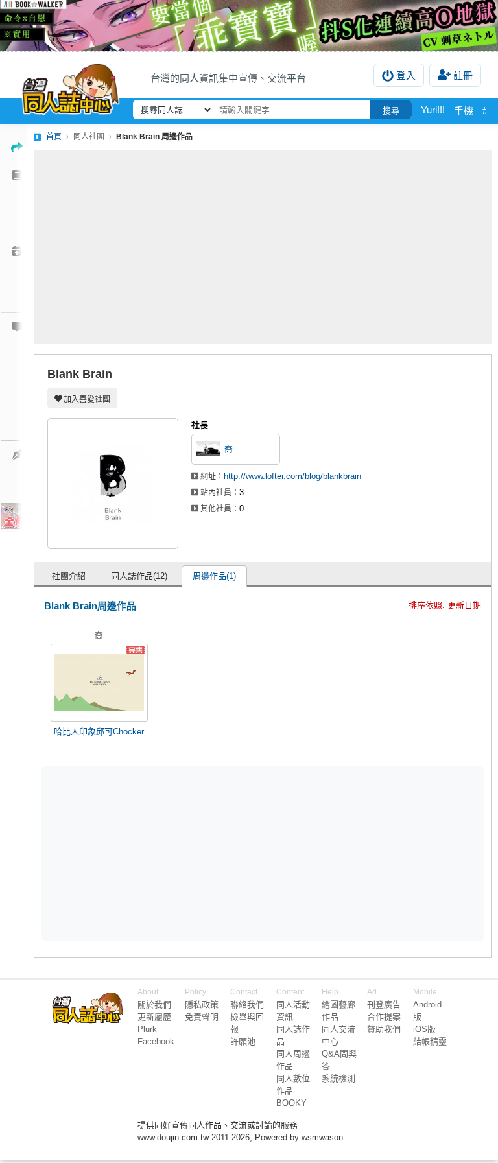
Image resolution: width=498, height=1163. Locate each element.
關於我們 (154, 1004)
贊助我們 (384, 1029)
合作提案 (384, 1017)
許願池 (242, 1041)
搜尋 (391, 110)
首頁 (54, 136)
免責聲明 (202, 1017)
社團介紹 (69, 576)
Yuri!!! (433, 109)
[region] (162, 852)
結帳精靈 (430, 1041)
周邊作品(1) (214, 576)
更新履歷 (154, 1017)
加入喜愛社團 (87, 399)
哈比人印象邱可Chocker (99, 731)
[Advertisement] (262, 247)
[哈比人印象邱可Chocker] (99, 683)
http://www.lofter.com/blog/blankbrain (292, 476)
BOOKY (291, 1103)
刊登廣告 (384, 1004)
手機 (463, 110)
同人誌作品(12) (139, 576)
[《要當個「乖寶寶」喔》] (249, 25)
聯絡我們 (247, 1004)
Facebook (155, 1041)
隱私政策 (202, 1004)
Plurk (147, 1029)
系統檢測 (338, 1078)
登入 (406, 75)
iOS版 (424, 1029)
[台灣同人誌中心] (71, 86)
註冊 (463, 75)
